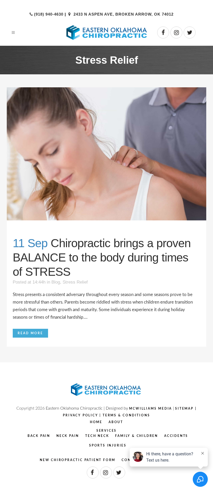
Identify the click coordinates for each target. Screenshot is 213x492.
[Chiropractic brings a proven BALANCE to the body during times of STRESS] (106, 153)
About (116, 422)
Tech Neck (97, 435)
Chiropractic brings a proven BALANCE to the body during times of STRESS (102, 257)
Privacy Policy (80, 415)
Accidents (176, 435)
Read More (30, 333)
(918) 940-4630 (48, 14)
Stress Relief (75, 282)
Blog (55, 282)
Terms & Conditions (126, 415)
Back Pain (39, 435)
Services (106, 430)
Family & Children (136, 435)
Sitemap (184, 408)
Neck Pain (67, 435)
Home (96, 422)
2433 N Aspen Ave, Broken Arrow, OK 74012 (123, 14)
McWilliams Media (150, 408)
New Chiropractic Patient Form (77, 460)
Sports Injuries (108, 445)
